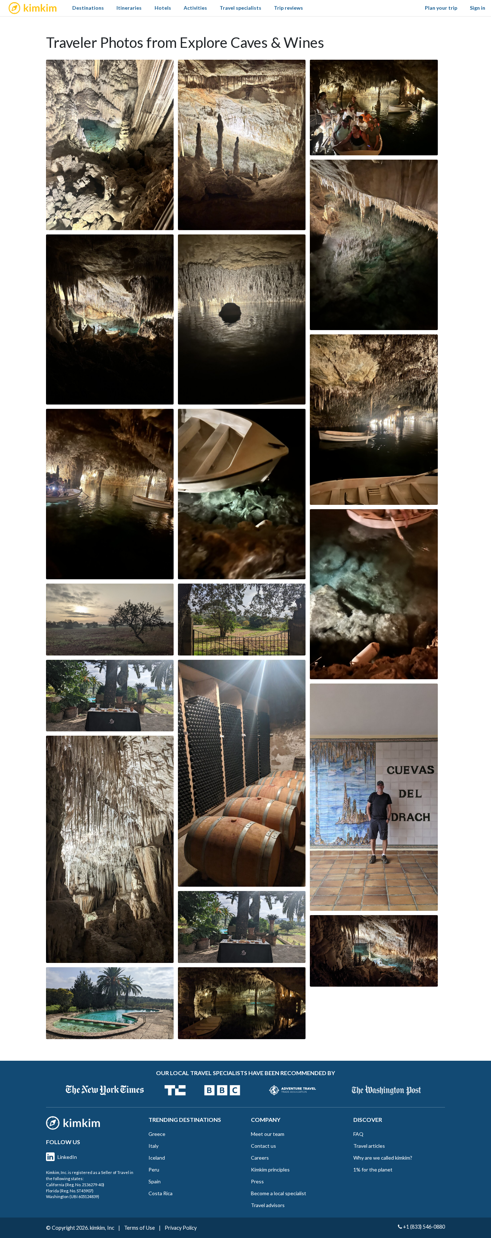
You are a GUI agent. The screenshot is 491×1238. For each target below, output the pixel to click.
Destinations (88, 8)
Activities (195, 8)
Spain (154, 1181)
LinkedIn (67, 1157)
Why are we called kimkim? (382, 1158)
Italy (153, 1146)
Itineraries (129, 8)
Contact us (263, 1146)
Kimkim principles (270, 1169)
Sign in (477, 8)
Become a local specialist (278, 1193)
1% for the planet (373, 1169)
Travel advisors (268, 1205)
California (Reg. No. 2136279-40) (75, 1184)
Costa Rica (160, 1193)
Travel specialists (240, 8)
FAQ (358, 1134)
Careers (260, 1158)
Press (257, 1181)
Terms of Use (139, 1228)
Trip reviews (288, 8)
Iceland (156, 1158)
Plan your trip (441, 8)
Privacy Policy (181, 1228)
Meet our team (267, 1134)
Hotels (163, 8)
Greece (156, 1134)
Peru (153, 1169)
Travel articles (369, 1146)
